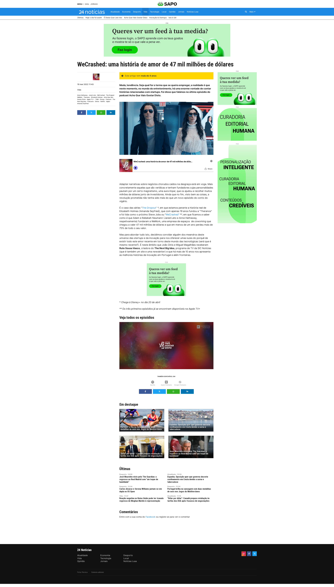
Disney (102, 99)
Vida (79, 90)
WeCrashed (101, 95)
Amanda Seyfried (83, 103)
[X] (254, 553)
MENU (79, 4)
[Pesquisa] (246, 12)
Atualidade (171, 474)
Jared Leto (92, 95)
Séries (97, 101)
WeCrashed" (172, 214)
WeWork (79, 97)
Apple (108, 101)
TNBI (97, 99)
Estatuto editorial (97, 572)
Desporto (123, 474)
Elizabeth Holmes (97, 97)
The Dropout (110, 95)
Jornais (94, 4)
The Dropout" (149, 207)
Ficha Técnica (82, 572)
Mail (87, 4)
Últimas (124, 469)
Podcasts (90, 101)
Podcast (108, 99)
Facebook (150, 516)
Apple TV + (90, 99)
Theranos (87, 97)
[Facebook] (249, 553)
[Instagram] (243, 553)
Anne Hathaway (82, 95)
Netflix (102, 101)
